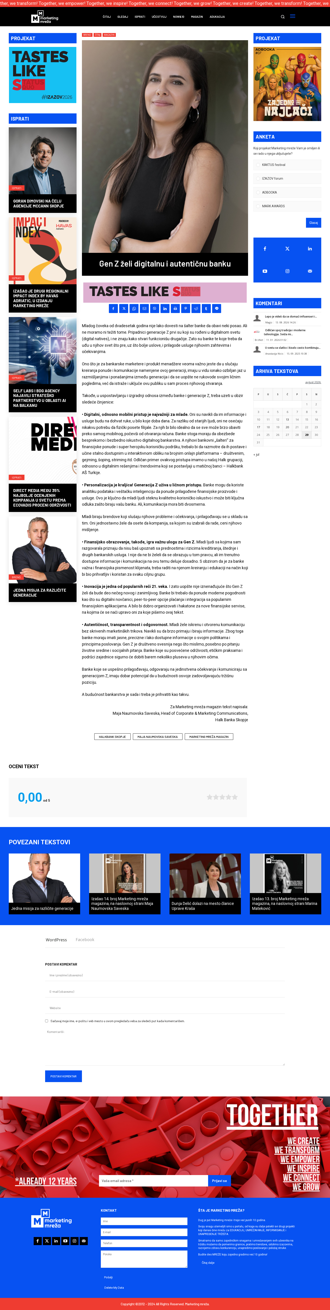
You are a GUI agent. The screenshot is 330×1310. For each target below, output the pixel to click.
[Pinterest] (185, 308)
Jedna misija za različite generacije (39, 593)
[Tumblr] (206, 308)
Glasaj (313, 223)
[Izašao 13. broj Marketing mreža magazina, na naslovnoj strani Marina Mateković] (285, 883)
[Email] (144, 308)
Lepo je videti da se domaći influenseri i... (291, 316)
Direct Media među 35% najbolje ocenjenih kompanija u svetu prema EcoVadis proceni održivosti (42, 497)
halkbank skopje (112, 737)
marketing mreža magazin (209, 737)
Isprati (16, 188)
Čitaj (97, 34)
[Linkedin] (165, 308)
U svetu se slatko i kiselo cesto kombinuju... (293, 348)
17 (258, 427)
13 (287, 419)
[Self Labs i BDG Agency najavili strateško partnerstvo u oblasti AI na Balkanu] (43, 351)
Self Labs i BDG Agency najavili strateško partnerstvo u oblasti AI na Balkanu (39, 398)
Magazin (109, 34)
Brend (16, 577)
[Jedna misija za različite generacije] (43, 550)
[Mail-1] (310, 271)
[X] (123, 308)
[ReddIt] (195, 308)
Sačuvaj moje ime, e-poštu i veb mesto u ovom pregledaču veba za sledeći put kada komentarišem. (118, 1021)
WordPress (56, 939)
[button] (283, 17)
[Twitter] (287, 249)
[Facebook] (113, 308)
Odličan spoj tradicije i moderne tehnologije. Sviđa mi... (285, 332)
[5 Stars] (235, 797)
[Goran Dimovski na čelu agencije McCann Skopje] (43, 161)
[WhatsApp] (134, 308)
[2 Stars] (216, 797)
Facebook (85, 939)
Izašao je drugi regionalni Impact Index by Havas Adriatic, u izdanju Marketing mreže (40, 298)
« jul (256, 454)
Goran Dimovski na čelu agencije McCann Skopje (38, 203)
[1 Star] (210, 797)
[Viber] (154, 308)
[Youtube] (264, 271)
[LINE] (216, 308)
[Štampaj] (175, 308)
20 (287, 427)
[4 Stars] (228, 797)
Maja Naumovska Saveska (158, 737)
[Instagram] (287, 271)
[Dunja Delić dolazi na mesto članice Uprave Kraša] (205, 883)
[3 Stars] (222, 797)
